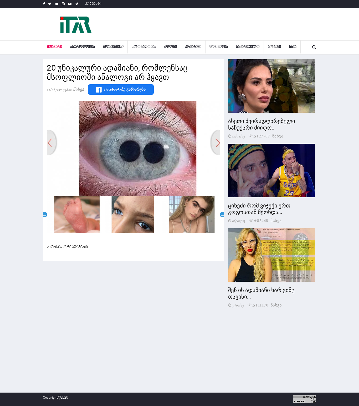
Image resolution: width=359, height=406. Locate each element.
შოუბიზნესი (113, 47)
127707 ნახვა (270, 136)
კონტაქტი (93, 4)
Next (222, 214)
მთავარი (54, 47)
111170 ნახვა (268, 305)
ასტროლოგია (82, 47)
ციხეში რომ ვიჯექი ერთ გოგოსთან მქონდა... (259, 208)
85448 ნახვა (269, 220)
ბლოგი (170, 47)
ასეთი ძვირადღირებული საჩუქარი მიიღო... (261, 124)
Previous (44, 214)
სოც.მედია (218, 47)
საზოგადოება (144, 47)
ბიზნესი (274, 47)
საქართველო (248, 47)
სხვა (292, 47)
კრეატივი (193, 47)
